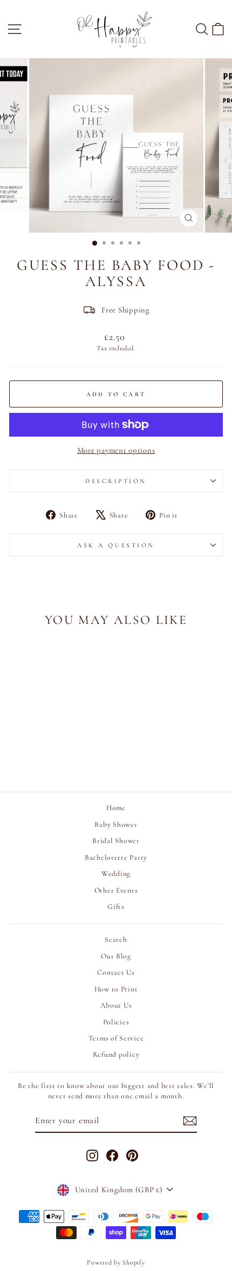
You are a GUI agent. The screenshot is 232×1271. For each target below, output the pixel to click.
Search (116, 939)
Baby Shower (115, 824)
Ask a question (115, 545)
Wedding (116, 873)
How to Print (116, 989)
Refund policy (116, 1054)
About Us (116, 1005)
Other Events (116, 890)
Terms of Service (116, 1038)
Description (116, 481)
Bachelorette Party (116, 857)
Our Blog (116, 956)
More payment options (116, 450)
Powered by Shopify (116, 1262)
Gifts (116, 906)
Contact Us (115, 972)
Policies (116, 1022)
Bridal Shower (116, 840)
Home (116, 807)
